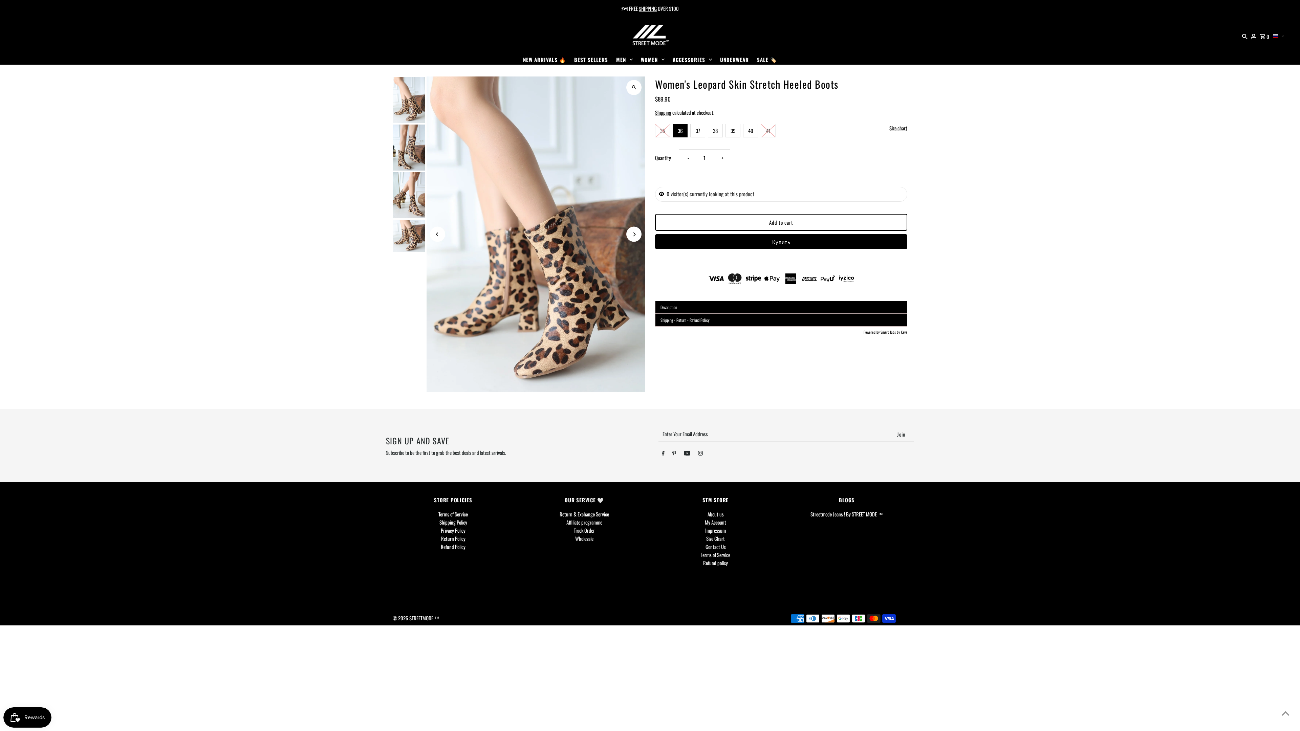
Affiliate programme (584, 522)
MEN (621, 59)
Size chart (898, 128)
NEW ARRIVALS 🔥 (544, 59)
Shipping (663, 112)
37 (698, 130)
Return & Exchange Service (584, 514)
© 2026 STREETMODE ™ (416, 618)
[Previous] (437, 234)
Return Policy (453, 538)
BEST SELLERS (591, 59)
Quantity (663, 157)
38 (715, 130)
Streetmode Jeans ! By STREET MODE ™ (846, 514)
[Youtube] (687, 454)
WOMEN (649, 59)
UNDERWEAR (734, 59)
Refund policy (715, 563)
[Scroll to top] (1285, 713)
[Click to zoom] (634, 87)
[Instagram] (700, 454)
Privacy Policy (453, 530)
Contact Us (716, 546)
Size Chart (715, 538)
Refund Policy (453, 546)
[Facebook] (663, 454)
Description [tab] (668, 307)
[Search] (1244, 35)
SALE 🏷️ (767, 59)
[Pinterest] (674, 454)
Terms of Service (453, 514)
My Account (715, 522)
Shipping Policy (453, 522)
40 (750, 130)
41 (768, 130)
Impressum (715, 530)
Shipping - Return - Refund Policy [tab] (685, 320)
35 (662, 130)
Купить (781, 241)
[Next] (634, 234)
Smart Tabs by (891, 332)
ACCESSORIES (689, 59)
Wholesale (584, 538)
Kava (904, 332)
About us (716, 514)
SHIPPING (648, 8)
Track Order (584, 530)
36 (680, 130)
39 (733, 130)
